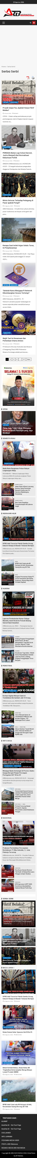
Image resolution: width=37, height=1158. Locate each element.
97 (24, 359)
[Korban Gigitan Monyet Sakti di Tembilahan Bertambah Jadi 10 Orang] (18, 681)
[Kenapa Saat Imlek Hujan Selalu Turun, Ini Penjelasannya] (18, 230)
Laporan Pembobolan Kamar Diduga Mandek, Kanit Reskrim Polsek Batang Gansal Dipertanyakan (17, 621)
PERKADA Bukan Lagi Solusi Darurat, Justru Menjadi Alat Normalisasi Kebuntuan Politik (17, 155)
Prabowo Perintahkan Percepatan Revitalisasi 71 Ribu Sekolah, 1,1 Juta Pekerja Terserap (16, 850)
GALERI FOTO (8, 766)
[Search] (30, 23)
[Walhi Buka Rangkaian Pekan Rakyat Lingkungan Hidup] (18, 453)
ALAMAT (4, 1121)
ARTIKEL (6, 102)
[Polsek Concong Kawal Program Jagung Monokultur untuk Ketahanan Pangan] (7, 808)
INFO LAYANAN (6, 1137)
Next (28, 359)
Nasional (7, 843)
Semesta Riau (9, 463)
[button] (3, 22)
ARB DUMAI (18, 1034)
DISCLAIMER (6, 1133)
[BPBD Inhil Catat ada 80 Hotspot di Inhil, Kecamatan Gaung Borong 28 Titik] (7, 564)
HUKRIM (7, 613)
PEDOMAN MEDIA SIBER (10, 1140)
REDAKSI (16, 113)
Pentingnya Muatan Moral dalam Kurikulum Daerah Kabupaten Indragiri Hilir (18, 430)
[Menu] (3, 22)
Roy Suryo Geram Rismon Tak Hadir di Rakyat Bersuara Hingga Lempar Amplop (24, 872)
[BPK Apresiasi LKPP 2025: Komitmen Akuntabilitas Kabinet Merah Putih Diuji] (7, 885)
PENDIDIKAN (14, 425)
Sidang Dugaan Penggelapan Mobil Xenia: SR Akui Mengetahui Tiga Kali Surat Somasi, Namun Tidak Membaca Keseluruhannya (24, 642)
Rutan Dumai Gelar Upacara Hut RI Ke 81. (18, 1032)
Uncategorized (8, 1027)
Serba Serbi (14, 102)
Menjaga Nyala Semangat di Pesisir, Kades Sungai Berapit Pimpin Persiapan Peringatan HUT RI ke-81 (18, 773)
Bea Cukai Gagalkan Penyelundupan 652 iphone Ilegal (24, 504)
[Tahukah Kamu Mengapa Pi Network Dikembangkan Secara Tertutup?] (18, 275)
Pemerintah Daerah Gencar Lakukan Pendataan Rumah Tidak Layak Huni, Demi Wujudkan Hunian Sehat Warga (24, 794)
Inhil (6, 538)
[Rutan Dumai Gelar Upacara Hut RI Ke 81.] (18, 1017)
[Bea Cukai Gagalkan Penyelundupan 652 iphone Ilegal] (7, 503)
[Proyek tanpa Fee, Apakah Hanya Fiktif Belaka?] (18, 92)
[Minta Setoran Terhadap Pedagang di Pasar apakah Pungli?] (18, 185)
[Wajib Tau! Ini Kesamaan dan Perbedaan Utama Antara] (18, 323)
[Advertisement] (18, 45)
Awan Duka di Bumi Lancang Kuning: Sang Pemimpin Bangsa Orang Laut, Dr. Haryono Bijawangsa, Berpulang (24, 490)
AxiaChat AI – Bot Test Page (11, 1125)
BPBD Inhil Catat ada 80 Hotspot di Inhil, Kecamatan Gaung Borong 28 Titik (24, 565)
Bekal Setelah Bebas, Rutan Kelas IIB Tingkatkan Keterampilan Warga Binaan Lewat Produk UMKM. (17, 1070)
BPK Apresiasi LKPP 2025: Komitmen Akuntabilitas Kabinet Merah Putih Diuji (23, 886)
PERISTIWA (13, 690)
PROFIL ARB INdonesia (9, 1144)
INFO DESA (17, 766)
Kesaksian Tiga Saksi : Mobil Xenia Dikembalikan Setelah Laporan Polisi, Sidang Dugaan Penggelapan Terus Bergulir (24, 656)
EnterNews (31, 1153)
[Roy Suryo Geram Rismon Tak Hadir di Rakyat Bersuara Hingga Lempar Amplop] (7, 871)
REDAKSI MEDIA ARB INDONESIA (13, 1148)
